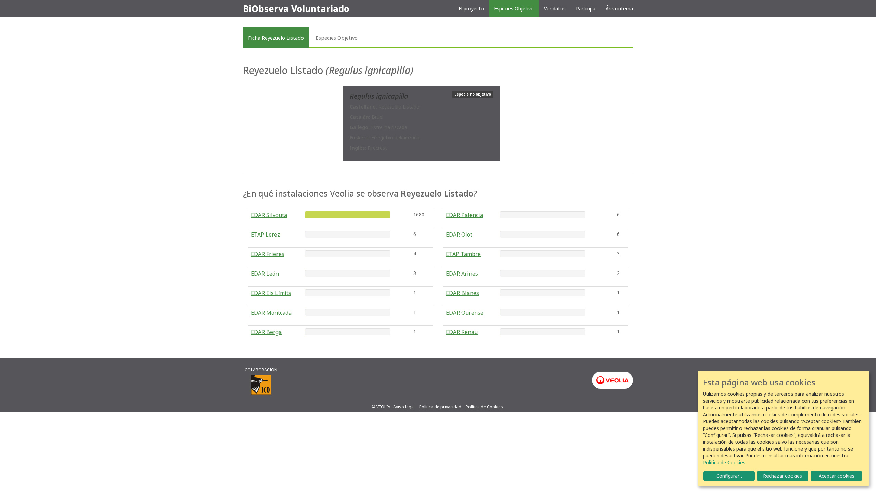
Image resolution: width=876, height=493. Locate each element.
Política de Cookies (484, 407)
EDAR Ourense (465, 312)
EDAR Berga (266, 332)
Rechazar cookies (782, 475)
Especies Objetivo (514, 8)
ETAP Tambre (463, 254)
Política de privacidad (440, 407)
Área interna (619, 8)
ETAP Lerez (265, 234)
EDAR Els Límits (271, 293)
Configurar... (729, 475)
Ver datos (555, 8)
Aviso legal (404, 407)
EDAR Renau (462, 332)
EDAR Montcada (271, 312)
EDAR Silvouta (269, 215)
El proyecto (471, 8)
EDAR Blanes (462, 293)
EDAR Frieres (267, 254)
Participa (585, 8)
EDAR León (265, 273)
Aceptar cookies (836, 475)
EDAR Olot (459, 234)
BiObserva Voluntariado (296, 8)
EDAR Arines (462, 273)
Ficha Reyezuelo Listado (276, 37)
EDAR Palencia (464, 215)
